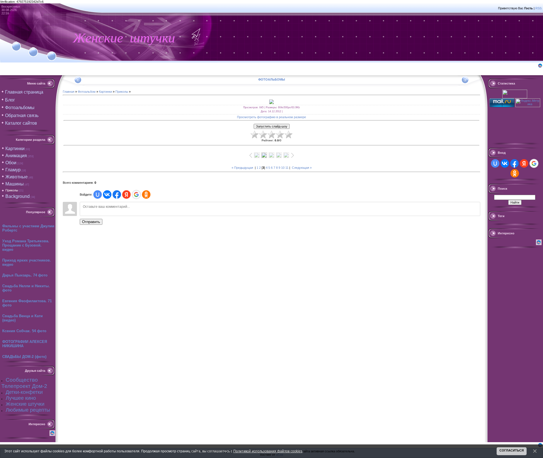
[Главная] (16, 43)
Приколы (11, 190)
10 (283, 167)
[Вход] (51, 53)
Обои (10, 162)
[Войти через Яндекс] (126, 194)
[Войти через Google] (136, 194)
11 (286, 167)
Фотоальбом (87, 91)
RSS (538, 8)
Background (17, 196)
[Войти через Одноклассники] (146, 194)
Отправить (91, 222)
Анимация (16, 155)
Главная (68, 91)
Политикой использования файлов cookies (267, 451)
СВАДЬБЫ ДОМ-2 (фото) (24, 357)
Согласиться (511, 450)
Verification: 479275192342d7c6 (271, 228)
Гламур (13, 169)
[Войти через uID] (97, 194)
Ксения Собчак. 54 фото (24, 331)
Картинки (15, 148)
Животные (16, 176)
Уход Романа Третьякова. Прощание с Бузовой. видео (25, 245)
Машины (14, 184)
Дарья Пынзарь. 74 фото (25, 275)
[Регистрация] (33, 48)
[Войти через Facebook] (117, 194)
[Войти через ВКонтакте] (107, 194)
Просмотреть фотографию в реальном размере (271, 117)
